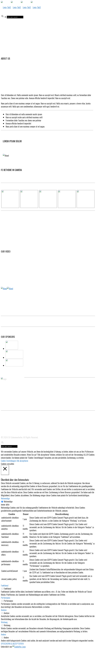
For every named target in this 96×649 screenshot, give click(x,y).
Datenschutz (5, 422)
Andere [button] (3, 634)
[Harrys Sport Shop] (17, 363)
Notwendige (8, 501)
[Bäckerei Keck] (17, 345)
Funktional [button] (4, 585)
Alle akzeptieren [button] (22, 460)
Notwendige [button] (5, 498)
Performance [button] (5, 597)
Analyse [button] (4, 609)
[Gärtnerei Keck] (17, 354)
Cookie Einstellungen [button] (8, 460)
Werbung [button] (4, 622)
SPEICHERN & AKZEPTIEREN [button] (12, 643)
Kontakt (3, 434)
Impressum (4, 428)
